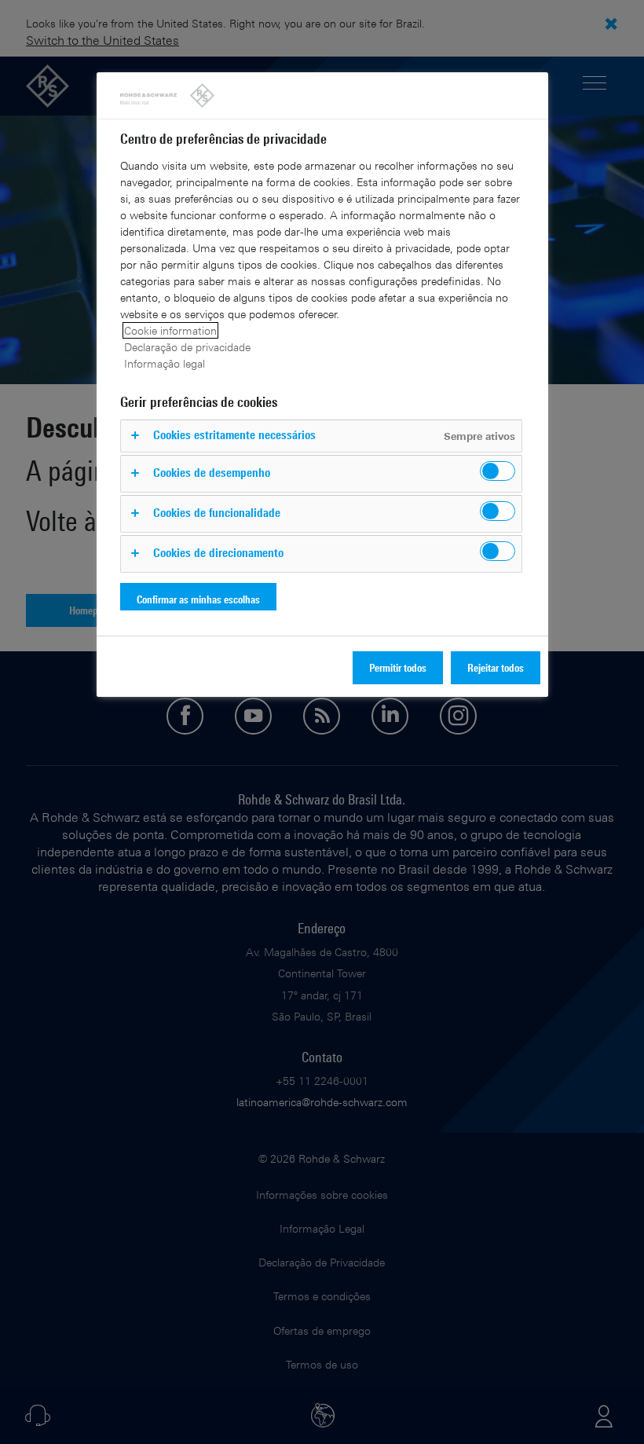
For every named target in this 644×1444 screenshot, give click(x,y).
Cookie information (170, 330)
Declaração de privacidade (187, 347)
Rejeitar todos (495, 667)
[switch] (497, 471)
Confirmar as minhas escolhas (198, 599)
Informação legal (164, 363)
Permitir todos (397, 667)
